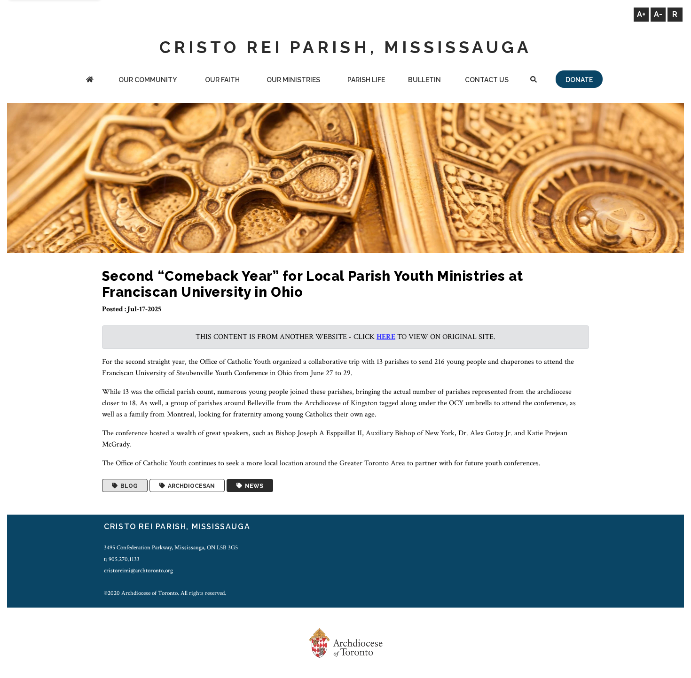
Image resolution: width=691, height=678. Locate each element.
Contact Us (487, 80)
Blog (128, 485)
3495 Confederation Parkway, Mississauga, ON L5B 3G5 (171, 547)
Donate (579, 80)
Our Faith (222, 80)
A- (658, 14)
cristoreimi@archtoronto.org (138, 570)
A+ (641, 14)
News (252, 485)
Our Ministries (293, 80)
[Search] (533, 80)
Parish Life (366, 80)
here (386, 337)
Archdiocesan (190, 485)
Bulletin (424, 80)
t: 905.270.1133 (122, 559)
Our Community (147, 80)
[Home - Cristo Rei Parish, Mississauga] (90, 80)
